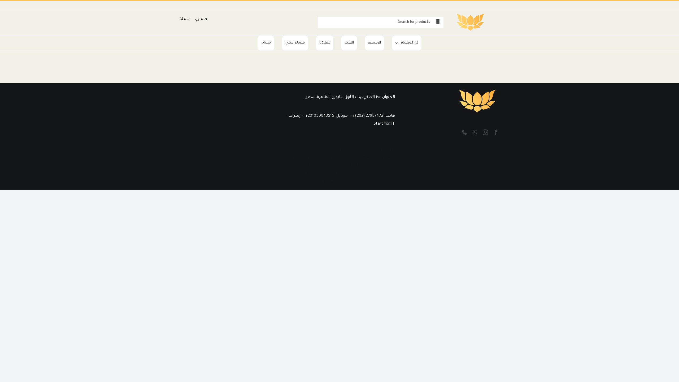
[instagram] (485, 132)
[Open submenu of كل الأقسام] (395, 43)
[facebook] (496, 132)
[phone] (464, 132)
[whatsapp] (475, 132)
